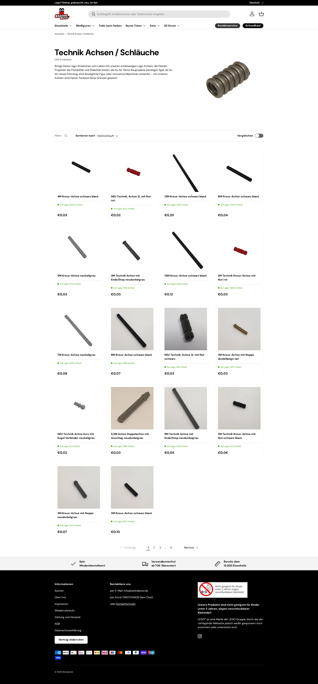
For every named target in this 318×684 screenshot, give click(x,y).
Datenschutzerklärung (68, 630)
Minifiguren (83, 25)
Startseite (59, 34)
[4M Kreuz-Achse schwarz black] (78, 170)
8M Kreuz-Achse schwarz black (131, 355)
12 (171, 547)
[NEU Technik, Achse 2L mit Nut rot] (132, 170)
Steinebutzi (67, 672)
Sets (153, 25)
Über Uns (60, 597)
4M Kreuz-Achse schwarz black (78, 196)
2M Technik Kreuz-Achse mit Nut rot (237, 277)
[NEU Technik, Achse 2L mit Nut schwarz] (185, 329)
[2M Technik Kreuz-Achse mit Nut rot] (239, 250)
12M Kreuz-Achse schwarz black (185, 196)
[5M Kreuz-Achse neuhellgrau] (78, 250)
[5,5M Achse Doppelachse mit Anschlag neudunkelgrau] (132, 408)
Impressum (61, 604)
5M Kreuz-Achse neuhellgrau (76, 275)
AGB (57, 623)
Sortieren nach (85, 135)
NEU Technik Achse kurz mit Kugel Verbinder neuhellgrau (76, 436)
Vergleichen (245, 135)
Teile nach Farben (110, 25)
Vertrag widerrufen (71, 639)
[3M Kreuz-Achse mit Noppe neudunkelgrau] (78, 487)
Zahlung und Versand (67, 617)
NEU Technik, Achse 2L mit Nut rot (131, 198)
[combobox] (159, 14)
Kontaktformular (126, 604)
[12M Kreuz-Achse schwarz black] (185, 170)
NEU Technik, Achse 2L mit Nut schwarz (184, 357)
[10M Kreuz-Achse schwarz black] (185, 250)
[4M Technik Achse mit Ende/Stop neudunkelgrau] (132, 250)
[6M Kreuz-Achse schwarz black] (239, 170)
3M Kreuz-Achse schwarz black (131, 513)
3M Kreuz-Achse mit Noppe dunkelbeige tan (236, 357)
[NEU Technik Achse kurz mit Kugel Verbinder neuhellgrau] (78, 408)
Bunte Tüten (134, 25)
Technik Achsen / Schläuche (80, 34)
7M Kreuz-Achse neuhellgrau (76, 355)
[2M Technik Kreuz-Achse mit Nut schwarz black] (239, 408)
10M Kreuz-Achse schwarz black (185, 275)
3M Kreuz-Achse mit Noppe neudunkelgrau (75, 515)
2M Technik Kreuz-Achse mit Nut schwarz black (237, 436)
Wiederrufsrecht (65, 610)
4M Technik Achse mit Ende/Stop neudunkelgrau (128, 277)
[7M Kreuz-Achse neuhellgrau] (78, 329)
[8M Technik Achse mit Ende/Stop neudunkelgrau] (185, 408)
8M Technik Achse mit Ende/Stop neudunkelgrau (181, 436)
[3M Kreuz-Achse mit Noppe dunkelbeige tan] (239, 329)
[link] (127, 548)
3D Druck (170, 25)
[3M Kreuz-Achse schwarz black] (132, 487)
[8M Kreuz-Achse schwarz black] (132, 329)
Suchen (59, 590)
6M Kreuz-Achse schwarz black (238, 196)
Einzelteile (61, 25)
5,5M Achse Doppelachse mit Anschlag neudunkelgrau (130, 436)
